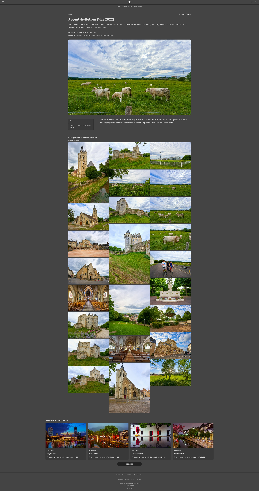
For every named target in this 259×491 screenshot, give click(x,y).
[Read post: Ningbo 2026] (66, 435)
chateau (78, 35)
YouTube (138, 479)
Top (71, 121)
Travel (135, 6)
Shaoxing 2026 (137, 453)
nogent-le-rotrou (101, 35)
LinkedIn (127, 479)
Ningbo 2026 (51, 453)
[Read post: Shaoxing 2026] (151, 435)
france (93, 35)
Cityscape (124, 6)
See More (129, 464)
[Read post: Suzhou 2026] (193, 435)
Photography (129, 474)
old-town (110, 35)
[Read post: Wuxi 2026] (108, 435)
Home (118, 6)
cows (83, 35)
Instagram (121, 479)
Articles (140, 6)
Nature (130, 6)
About (141, 474)
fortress (87, 35)
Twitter (133, 479)
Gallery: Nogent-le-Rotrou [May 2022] (80, 126)
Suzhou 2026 (179, 453)
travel (70, 14)
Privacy (136, 474)
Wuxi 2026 (93, 453)
